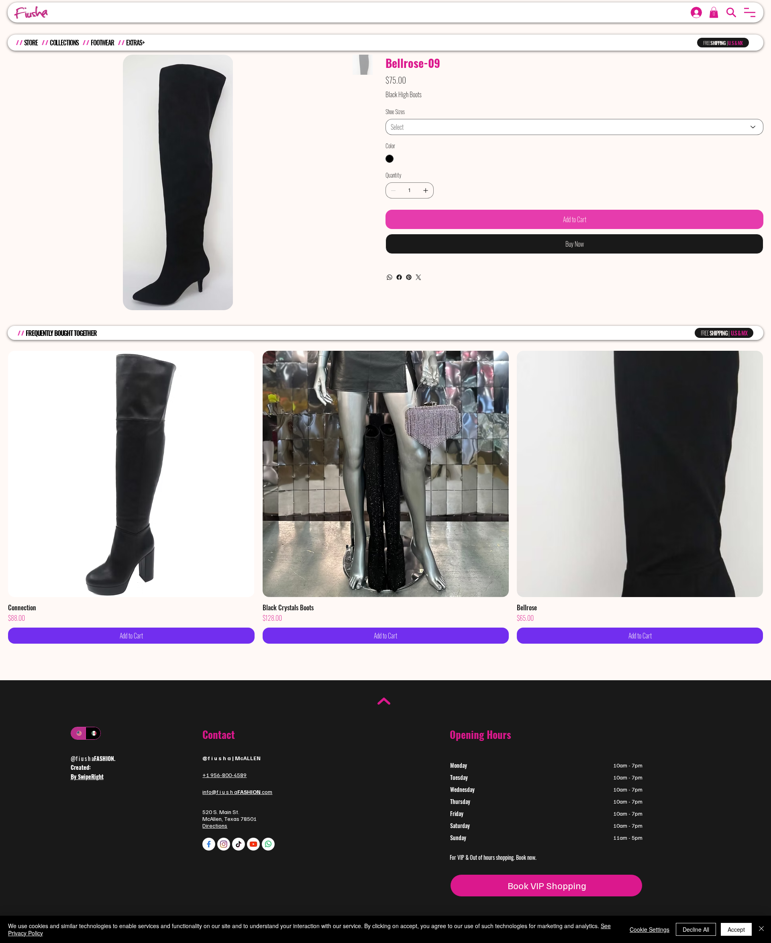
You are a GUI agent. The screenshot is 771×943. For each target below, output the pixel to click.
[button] (749, 12)
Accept (736, 929)
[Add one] (426, 190)
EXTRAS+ (135, 42)
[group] (385, 497)
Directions (214, 825)
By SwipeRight (87, 776)
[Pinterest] (409, 277)
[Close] (761, 929)
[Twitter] (418, 277)
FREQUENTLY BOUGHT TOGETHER (61, 333)
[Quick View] (131, 474)
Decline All (696, 929)
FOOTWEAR (102, 42)
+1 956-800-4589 (224, 774)
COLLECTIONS (64, 42)
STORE (31, 42)
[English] (78, 733)
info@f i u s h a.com (237, 791)
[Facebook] (399, 277)
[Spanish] (93, 733)
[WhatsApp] (390, 277)
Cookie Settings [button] (649, 929)
